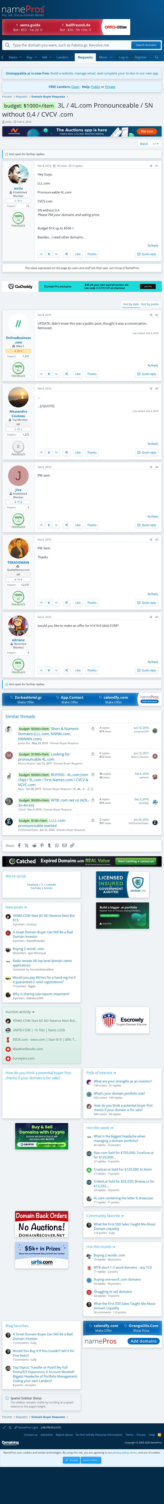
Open (75, 87)
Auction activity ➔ (20, 1011)
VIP (18, 424)
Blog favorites (17, 1325)
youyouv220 (141, 731)
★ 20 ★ (18, 350)
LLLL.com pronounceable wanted (42, 823)
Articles (48, 888)
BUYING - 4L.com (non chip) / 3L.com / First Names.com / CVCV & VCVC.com (53, 779)
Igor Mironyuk (37, 953)
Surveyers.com (24, 1058)
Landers (62, 57)
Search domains (146, 45)
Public (95, 87)
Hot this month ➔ (100, 1246)
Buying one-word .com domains (117, 1279)
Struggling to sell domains (113, 1291)
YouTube (36, 888)
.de (78, 789)
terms (133, 1452)
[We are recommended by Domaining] (10, 1444)
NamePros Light (27, 1427)
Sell (44, 57)
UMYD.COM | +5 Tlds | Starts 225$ (39, 1030)
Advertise (47, 1435)
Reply (154, 245)
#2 (156, 315)
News (13, 57)
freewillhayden (35, 941)
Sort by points (150, 304)
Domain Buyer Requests (64, 743)
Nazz (21, 789)
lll (74, 789)
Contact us (31, 1435)
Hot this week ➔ (99, 1127)
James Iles (24, 743)
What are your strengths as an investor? (123, 1081)
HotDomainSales (28, 830)
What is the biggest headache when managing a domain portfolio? (119, 1138)
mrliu (8, 122)
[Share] (151, 165)
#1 (156, 166)
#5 (156, 539)
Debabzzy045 (34, 998)
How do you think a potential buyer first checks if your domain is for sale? (38, 1075)
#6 (156, 617)
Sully (112, 1233)
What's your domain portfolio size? (119, 1093)
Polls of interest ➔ (101, 1072)
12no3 (22, 809)
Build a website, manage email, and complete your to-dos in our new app (82, 73)
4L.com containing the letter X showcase (123, 1198)
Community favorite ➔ (105, 1215)
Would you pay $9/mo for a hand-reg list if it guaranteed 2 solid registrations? (44, 979)
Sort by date (131, 304)
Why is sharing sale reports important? (41, 994)
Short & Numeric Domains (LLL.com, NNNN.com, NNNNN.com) (48, 733)
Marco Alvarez (26, 763)
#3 (156, 388)
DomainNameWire (42, 969)
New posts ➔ (16, 907)
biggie (31, 986)
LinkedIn (51, 884)
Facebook (32, 884)
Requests (85, 57)
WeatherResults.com (28, 1049)
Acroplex (30, 1385)
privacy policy (121, 1452)
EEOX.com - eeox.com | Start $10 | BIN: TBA (45, 1039)
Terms (129, 1435)
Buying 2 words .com (28, 949)
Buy (29, 57)
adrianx (144, 777)
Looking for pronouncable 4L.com (44, 757)
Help (152, 1435)
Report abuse (64, 1435)
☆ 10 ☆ (18, 200)
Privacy (141, 1435)
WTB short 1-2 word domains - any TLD (123, 1267)
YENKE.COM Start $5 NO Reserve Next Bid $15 (45, 1020)
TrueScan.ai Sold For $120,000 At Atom (123, 1169)
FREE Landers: (59, 87)
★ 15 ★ (18, 502)
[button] (20, 57)
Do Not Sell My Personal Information (99, 1435)
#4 (156, 467)
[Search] (156, 57)
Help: (86, 87)
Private (110, 87)
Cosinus (31, 924)
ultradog (144, 803)
